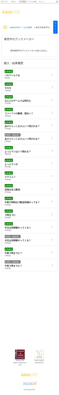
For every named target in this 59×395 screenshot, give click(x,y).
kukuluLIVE (15, 27)
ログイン (55, 27)
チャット (41, 1)
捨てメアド (4, 1)
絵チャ (14, 1)
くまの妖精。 (28, 27)
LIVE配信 (23, 1)
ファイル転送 (32, 1)
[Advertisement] (29, 310)
